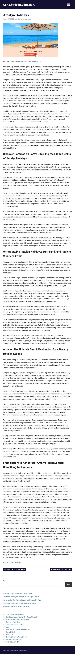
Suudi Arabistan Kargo (13, 639)
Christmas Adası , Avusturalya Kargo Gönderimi (22, 617)
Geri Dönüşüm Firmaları (19, 4)
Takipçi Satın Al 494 (13, 642)
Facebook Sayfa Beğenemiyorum (17, 619)
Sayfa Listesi (10, 632)
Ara (4, 580)
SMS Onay (9, 634)
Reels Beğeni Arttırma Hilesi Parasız (18, 629)
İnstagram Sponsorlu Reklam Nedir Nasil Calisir (19, 603)
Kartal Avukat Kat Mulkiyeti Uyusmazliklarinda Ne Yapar (22, 600)
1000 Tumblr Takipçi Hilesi (15, 614)
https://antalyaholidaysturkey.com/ (29, 61)
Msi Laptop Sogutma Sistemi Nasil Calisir (17, 593)
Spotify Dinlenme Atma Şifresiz (16, 637)
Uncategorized (26, 19)
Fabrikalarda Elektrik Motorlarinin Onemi (17, 607)
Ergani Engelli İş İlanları (60, 570)
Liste (7, 627)
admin (17, 19)
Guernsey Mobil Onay (13, 622)
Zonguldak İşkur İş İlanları (15, 570)
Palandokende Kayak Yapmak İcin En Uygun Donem (21, 597)
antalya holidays (15, 562)
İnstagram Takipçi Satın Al (15, 624)
